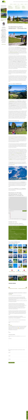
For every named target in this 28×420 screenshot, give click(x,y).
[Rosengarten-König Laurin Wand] (20, 256)
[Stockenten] (20, 251)
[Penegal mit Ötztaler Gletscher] (15, 251)
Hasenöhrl (12, 154)
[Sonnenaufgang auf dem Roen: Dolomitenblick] (27, 417)
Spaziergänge (19, 23)
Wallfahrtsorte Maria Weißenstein (14, 52)
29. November (10, 325)
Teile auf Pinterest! (24, 271)
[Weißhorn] (11, 251)
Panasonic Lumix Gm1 (19, 152)
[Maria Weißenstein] (18, 39)
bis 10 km (12, 23)
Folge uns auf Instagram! (12, 271)
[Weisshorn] (11, 261)
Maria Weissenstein (10, 283)
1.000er (10, 23)
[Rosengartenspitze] (25, 246)
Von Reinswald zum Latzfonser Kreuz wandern (22, 288)
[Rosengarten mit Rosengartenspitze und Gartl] (18, 173)
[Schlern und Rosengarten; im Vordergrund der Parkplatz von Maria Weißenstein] (18, 92)
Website (9, 359)
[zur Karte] (27, 413)
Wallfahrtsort (14, 283)
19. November (10, 294)
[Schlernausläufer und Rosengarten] (25, 266)
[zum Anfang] (27, 412)
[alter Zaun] (11, 246)
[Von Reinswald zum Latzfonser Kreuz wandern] (27, 418)
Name (9, 352)
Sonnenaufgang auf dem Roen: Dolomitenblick (13, 288)
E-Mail (9, 355)
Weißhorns (12, 138)
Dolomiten (15, 23)
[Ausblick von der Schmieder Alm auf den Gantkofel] (18, 128)
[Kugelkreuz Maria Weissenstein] (15, 266)
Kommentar (10, 338)
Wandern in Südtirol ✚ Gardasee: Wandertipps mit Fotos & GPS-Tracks (20, 1)
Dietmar (9, 324)
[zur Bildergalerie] (27, 415)
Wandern (23, 23)
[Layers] (9, 209)
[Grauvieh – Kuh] (25, 251)
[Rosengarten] (11, 256)
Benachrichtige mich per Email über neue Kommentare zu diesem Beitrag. (17, 350)
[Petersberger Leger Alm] (15, 261)
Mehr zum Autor (4, 44)
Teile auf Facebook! (18, 271)
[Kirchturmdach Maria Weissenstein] (20, 266)
